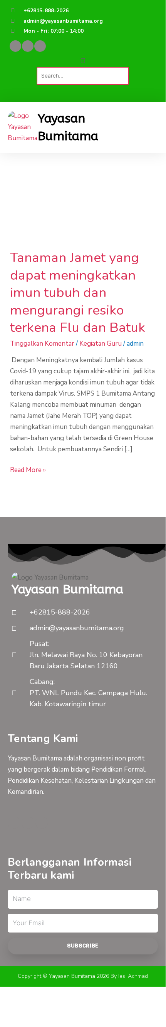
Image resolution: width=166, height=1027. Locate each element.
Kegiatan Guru (100, 343)
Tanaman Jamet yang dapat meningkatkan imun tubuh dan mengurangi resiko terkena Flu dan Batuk (77, 292)
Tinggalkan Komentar (42, 343)
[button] (83, 61)
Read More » (28, 469)
